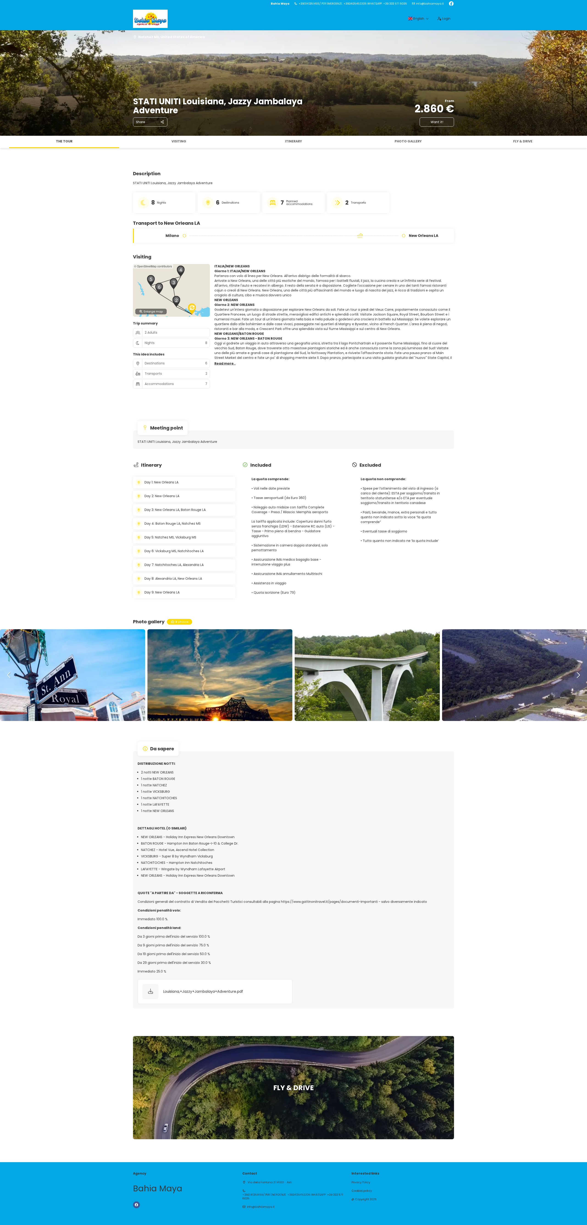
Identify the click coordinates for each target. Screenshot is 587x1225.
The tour (64, 141)
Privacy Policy (361, 1182)
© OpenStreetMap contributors (153, 266)
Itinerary (293, 141)
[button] (4, 142)
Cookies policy (362, 1191)
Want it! (437, 122)
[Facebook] (451, 3)
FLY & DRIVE (522, 141)
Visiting (179, 141)
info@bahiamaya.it (430, 4)
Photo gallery (408, 141)
